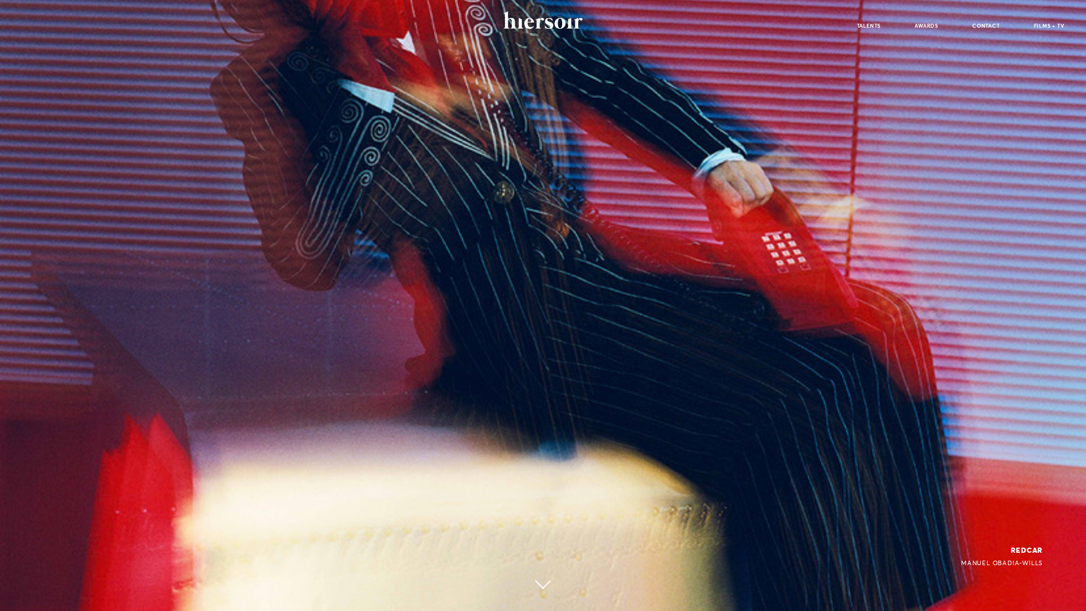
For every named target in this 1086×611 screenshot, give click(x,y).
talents (869, 26)
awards (926, 26)
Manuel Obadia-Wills (1001, 563)
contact (986, 26)
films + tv (1049, 26)
